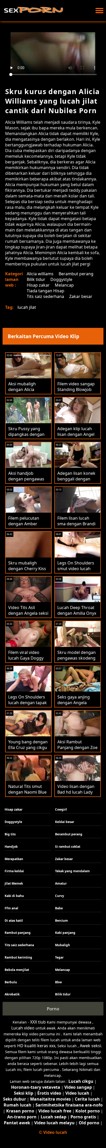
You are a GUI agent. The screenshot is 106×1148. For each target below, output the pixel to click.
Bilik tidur (36, 279)
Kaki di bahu (14, 896)
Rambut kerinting (18, 957)
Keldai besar (64, 822)
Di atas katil (14, 920)
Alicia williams (40, 274)
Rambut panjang (18, 932)
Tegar (59, 957)
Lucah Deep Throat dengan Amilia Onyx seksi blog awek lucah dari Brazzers (76, 616)
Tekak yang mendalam (72, 871)
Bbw (58, 982)
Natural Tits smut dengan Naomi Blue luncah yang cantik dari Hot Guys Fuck (27, 795)
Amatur (61, 883)
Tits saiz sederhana (45, 296)
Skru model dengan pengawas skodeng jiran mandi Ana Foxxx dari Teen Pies (76, 661)
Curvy (59, 896)
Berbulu (11, 982)
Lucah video (22, 1028)
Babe (59, 908)
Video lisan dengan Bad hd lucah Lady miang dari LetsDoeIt (75, 795)
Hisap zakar (38, 285)
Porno (53, 1009)
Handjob (11, 846)
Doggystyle (61, 279)
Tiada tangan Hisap (45, 291)
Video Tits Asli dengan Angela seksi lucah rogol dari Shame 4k (28, 616)
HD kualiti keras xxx (36, 1046)
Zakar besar (80, 296)
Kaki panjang (65, 932)
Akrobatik (12, 994)
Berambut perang (76, 274)
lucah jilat (26, 307)
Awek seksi (90, 1046)
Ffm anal (11, 908)
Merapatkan (14, 859)
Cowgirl (61, 809)
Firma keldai (14, 871)
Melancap (64, 285)
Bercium (61, 920)
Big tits (10, 834)
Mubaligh (62, 945)
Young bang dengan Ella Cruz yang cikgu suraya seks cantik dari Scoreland (28, 750)
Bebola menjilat (17, 970)
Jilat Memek (14, 883)
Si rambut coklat (67, 846)
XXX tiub (38, 1022)
